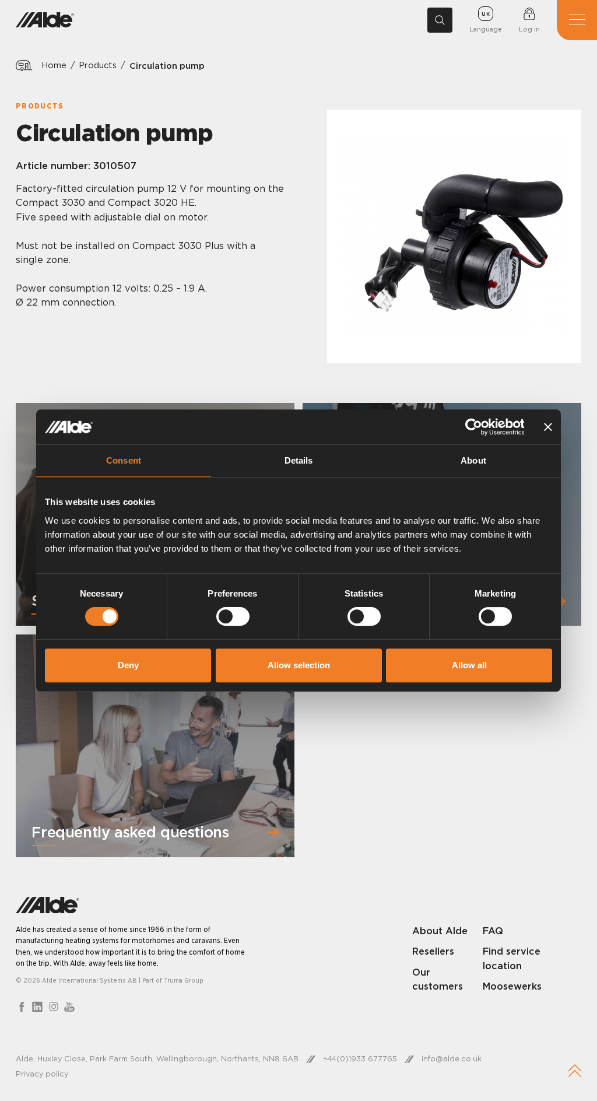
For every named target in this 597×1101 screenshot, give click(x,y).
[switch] (233, 616)
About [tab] (473, 460)
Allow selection (299, 665)
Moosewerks (512, 986)
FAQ (493, 931)
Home (53, 65)
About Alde (440, 931)
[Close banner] (548, 427)
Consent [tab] (123, 460)
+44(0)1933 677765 (360, 1058)
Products (98, 65)
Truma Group (183, 980)
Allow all (469, 665)
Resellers (433, 951)
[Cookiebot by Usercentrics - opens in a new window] (473, 427)
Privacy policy (42, 1073)
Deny (128, 665)
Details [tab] (299, 460)
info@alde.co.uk (452, 1058)
